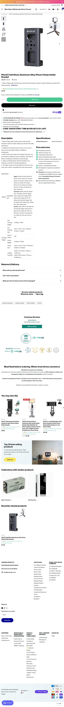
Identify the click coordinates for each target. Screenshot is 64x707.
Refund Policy (37, 574)
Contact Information (39, 567)
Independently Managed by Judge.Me (43, 640)
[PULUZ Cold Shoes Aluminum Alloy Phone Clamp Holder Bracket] (14, 520)
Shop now (10, 459)
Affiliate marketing (19, 645)
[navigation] (2, 5)
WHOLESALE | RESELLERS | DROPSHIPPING (19, 634)
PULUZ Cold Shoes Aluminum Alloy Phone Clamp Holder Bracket (13, 538)
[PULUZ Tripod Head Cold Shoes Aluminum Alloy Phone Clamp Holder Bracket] (11, 407)
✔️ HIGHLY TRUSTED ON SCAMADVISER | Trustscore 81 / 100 (55, 573)
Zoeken (36, 9)
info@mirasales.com (10, 572)
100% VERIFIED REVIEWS (44, 633)
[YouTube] (2, 608)
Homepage (4, 14)
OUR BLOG (55, 633)
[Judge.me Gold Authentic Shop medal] (35, 350)
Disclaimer (36, 599)
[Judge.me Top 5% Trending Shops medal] (56, 350)
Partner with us (18, 639)
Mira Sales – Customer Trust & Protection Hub (31, 666)
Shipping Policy (38, 576)
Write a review (32, 326)
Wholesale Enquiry (31, 670)
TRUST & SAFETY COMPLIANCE (31, 634)
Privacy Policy (38, 569)
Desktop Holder (19, 303)
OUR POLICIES (38, 562)
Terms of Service (38, 578)
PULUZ (8, 79)
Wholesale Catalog (2, 9)
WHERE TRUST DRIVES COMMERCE (55, 563)
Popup (37, 89)
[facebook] (4, 608)
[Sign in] (58, 9)
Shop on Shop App (6, 636)
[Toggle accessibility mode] (62, 5)
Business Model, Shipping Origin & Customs (38, 583)
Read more (14, 85)
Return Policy (37, 572)
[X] (7, 608)
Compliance (37, 596)
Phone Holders (31, 303)
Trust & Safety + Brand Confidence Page (31, 655)
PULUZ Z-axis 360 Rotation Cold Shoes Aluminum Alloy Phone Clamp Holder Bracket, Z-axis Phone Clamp (52, 424)
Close (62, 2)
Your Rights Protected (40, 565)
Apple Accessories (7, 303)
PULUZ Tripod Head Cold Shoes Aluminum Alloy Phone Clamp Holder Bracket (10, 423)
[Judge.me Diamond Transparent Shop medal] (28, 350)
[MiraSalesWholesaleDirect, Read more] (54, 9)
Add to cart (35, 99)
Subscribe (7, 620)
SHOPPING (4, 633)
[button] (5, 98)
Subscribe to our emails (8, 611)
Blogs (53, 636)
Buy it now (32, 105)
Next (22, 5)
